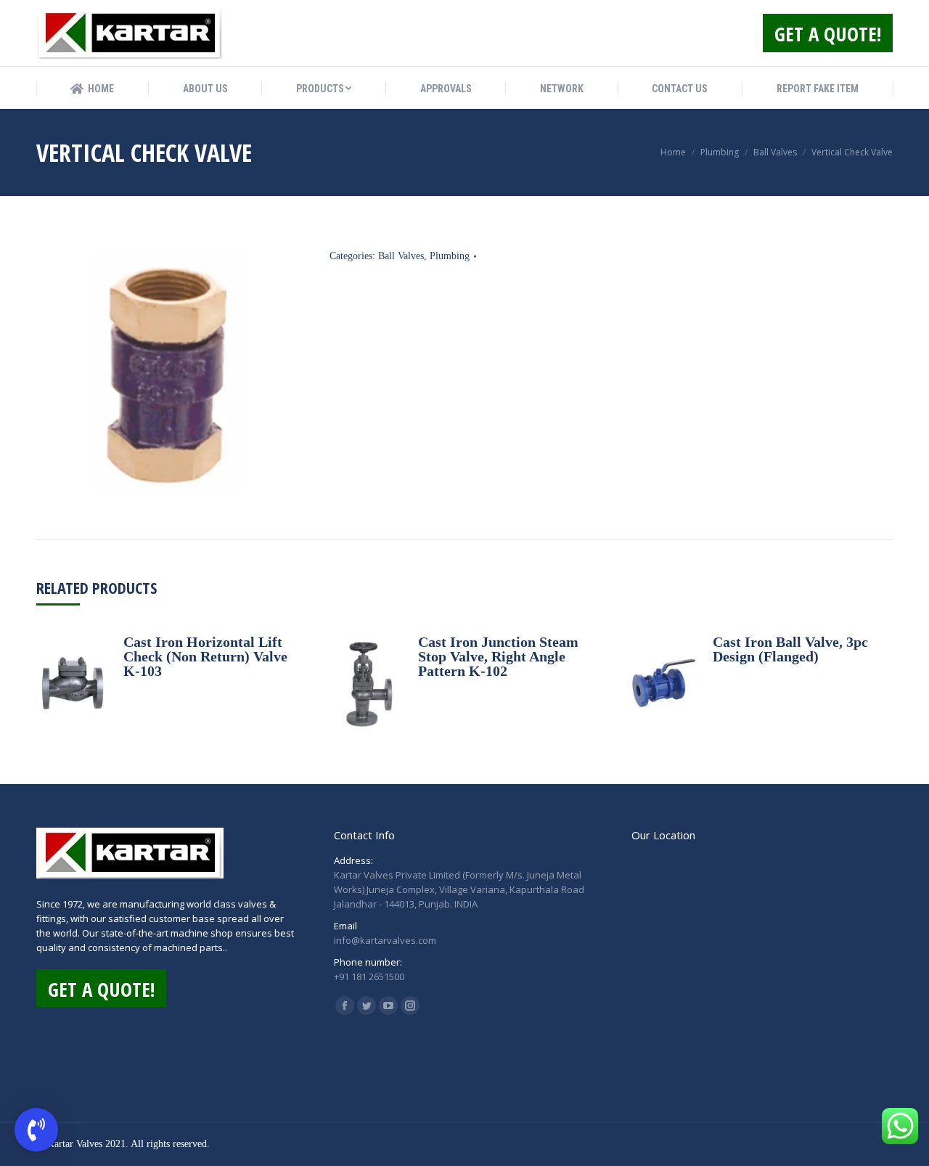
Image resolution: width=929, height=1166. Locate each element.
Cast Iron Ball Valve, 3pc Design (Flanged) (790, 649)
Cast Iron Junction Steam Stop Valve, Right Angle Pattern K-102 (498, 656)
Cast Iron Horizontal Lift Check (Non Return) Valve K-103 (205, 656)
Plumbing (450, 255)
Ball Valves (401, 255)
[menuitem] (92, 88)
